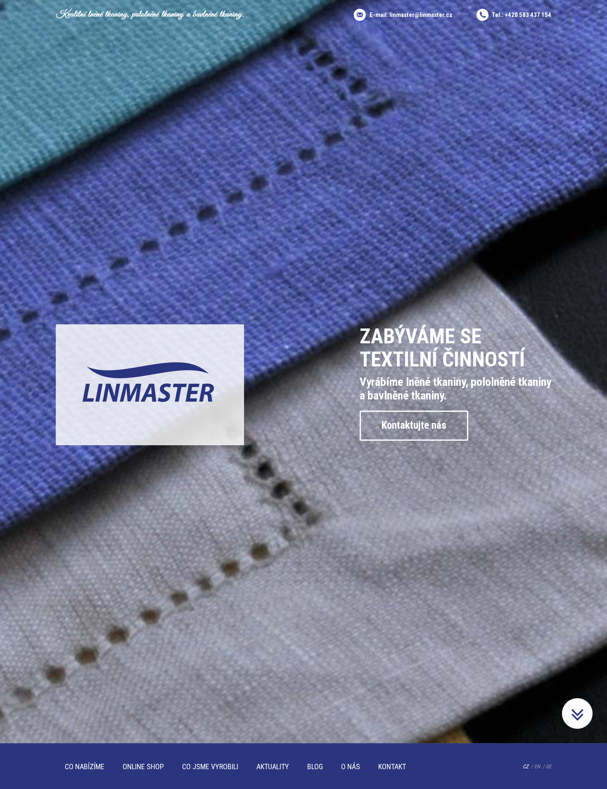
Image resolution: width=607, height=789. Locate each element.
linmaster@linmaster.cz (421, 15)
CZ (526, 766)
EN (537, 766)
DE (548, 766)
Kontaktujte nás (414, 425)
